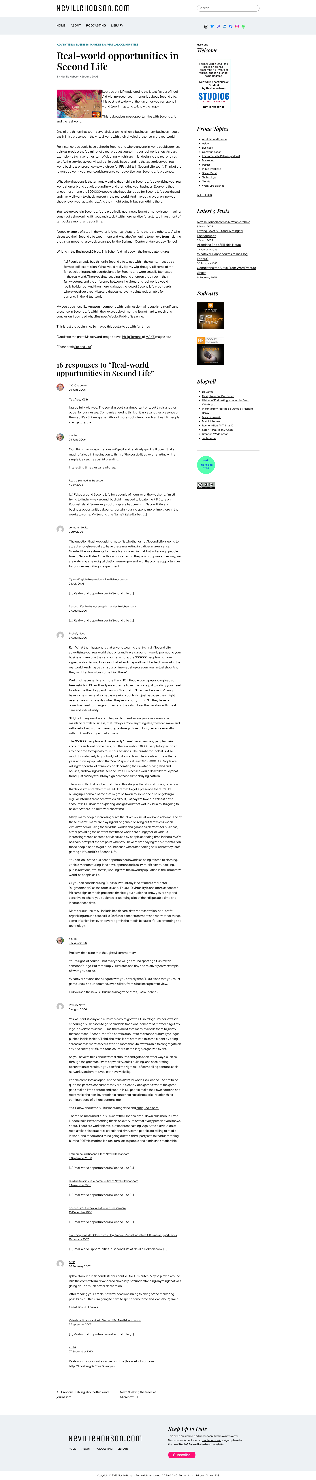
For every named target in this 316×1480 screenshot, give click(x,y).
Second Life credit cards (155, 286)
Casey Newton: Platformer (218, 396)
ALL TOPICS (204, 195)
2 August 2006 (78, 610)
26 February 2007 (80, 1266)
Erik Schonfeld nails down (119, 251)
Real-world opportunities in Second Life (118, 61)
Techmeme (209, 438)
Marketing (98, 44)
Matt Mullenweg (211, 421)
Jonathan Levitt (78, 527)
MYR (72, 1262)
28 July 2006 (76, 583)
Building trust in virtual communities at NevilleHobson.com (103, 1181)
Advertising (66, 44)
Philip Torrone (132, 337)
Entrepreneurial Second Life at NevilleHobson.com (99, 1154)
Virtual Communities (122, 44)
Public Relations (211, 169)
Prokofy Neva (77, 633)
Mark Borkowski (211, 417)
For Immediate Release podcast (221, 156)
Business (82, 44)
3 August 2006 (78, 637)
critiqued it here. (147, 1108)
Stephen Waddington (215, 434)
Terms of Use (186, 1475)
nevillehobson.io (211, 1440)
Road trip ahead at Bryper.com (87, 480)
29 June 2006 (77, 389)
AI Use (209, 1475)
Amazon (94, 306)
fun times (147, 101)
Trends (206, 181)
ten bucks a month (69, 221)
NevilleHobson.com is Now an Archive (223, 222)
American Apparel (123, 231)
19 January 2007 (79, 1239)
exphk (72, 1347)
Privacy (200, 1475)
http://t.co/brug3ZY (83, 1366)
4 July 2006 (76, 484)
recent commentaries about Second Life (147, 96)
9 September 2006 (80, 1158)
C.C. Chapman (78, 385)
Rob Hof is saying (131, 316)
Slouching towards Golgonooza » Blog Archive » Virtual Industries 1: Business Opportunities (123, 1235)
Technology (209, 177)
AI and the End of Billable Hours (219, 245)
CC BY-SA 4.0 (169, 1475)
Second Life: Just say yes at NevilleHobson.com (97, 1208)
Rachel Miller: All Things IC (218, 425)
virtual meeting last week (79, 241)
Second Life (167, 116)
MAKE (150, 337)
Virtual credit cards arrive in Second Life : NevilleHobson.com (105, 1320)
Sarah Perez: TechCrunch (217, 429)
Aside (205, 143)
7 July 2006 (76, 531)
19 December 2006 (80, 1212)
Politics (206, 164)
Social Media (209, 173)
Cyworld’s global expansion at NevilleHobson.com (98, 579)
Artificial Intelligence (214, 139)
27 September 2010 (81, 1351)
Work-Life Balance (213, 185)
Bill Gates (207, 391)
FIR (121, 166)
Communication (211, 152)
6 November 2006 (80, 1185)
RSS (217, 1475)
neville (73, 435)
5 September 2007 (80, 1324)
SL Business (106, 992)
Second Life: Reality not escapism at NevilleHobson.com (102, 606)
